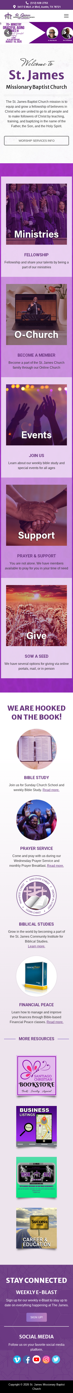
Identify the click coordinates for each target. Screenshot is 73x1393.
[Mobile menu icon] (66, 16)
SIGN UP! (36, 1317)
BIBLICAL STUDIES (36, 924)
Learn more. (36, 946)
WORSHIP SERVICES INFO (37, 140)
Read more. (51, 790)
